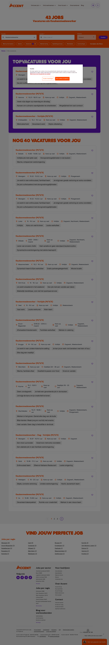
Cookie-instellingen (48, 78)
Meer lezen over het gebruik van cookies (40, 74)
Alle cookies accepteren (62, 78)
